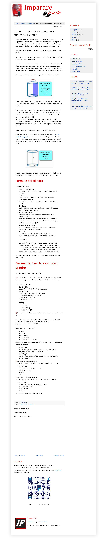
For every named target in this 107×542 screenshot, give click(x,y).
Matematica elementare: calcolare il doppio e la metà (81, 88)
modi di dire (75, 71)
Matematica (31, 404)
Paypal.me (58, 470)
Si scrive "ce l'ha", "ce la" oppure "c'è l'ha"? (80, 94)
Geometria (24, 404)
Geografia (74, 30)
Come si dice (76, 59)
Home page (39, 455)
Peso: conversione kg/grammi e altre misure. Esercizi (82, 107)
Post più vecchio (59, 455)
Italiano (74, 32)
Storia (73, 40)
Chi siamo (31, 522)
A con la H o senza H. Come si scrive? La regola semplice (81, 82)
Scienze (74, 37)
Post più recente (19, 455)
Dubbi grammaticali (78, 66)
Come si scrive (76, 61)
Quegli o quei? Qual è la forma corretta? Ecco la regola (79, 100)
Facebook (44, 522)
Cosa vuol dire (76, 64)
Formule (74, 69)
